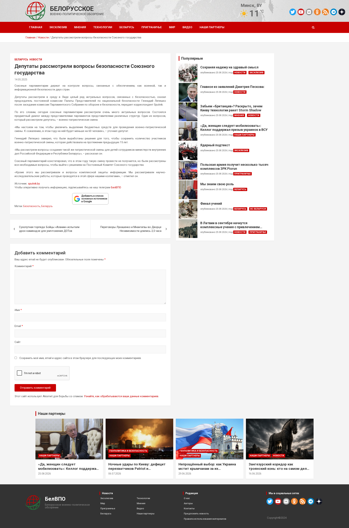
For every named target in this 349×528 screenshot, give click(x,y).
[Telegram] (333, 12)
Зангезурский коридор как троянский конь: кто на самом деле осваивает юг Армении (279, 468)
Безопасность (31, 206)
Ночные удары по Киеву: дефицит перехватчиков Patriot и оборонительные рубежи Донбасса (138, 468)
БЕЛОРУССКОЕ (72, 9)
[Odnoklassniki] (317, 12)
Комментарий (24, 266)
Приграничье (151, 27)
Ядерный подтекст (215, 145)
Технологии (102, 27)
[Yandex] (342, 11)
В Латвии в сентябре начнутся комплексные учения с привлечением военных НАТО (230, 225)
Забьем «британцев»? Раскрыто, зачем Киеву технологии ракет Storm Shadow (231, 108)
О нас (187, 498)
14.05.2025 (21, 79)
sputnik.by (34, 183)
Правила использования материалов (205, 518)
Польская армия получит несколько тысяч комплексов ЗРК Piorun (234, 166)
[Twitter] (292, 12)
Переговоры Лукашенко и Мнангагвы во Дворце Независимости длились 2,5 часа (130, 229)
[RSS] (325, 11)
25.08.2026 (44, 473)
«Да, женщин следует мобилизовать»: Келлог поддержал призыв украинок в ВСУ (234, 128)
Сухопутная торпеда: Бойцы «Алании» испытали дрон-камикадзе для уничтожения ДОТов (49, 229)
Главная (35, 27)
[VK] (309, 12)
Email (19, 326)
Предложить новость (196, 513)
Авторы (188, 503)
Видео (187, 27)
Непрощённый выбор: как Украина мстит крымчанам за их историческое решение (207, 468)
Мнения (80, 27)
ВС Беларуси (258, 209)
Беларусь (126, 27)
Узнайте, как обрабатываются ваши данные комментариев (121, 396)
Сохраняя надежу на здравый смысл (229, 67)
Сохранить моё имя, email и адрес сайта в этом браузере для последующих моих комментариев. (80, 358)
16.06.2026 (255, 473)
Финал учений (211, 203)
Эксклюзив (58, 27)
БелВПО (116, 187)
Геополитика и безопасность (128, 451)
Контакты (189, 508)
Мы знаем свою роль (217, 184)
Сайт (18, 342)
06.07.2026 (114, 473)
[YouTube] (301, 12)
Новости (35, 59)
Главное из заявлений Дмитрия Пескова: (232, 87)
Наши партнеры (212, 27)
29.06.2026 (184, 473)
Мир (172, 27)
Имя (18, 310)
